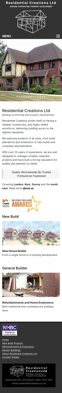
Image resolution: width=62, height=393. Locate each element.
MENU (6, 36)
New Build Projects (12, 343)
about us (28, 188)
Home (5, 339)
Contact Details (10, 357)
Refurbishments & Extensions (18, 346)
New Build (10, 216)
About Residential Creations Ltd (19, 353)
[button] (4, 70)
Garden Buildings (11, 350)
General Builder (14, 268)
